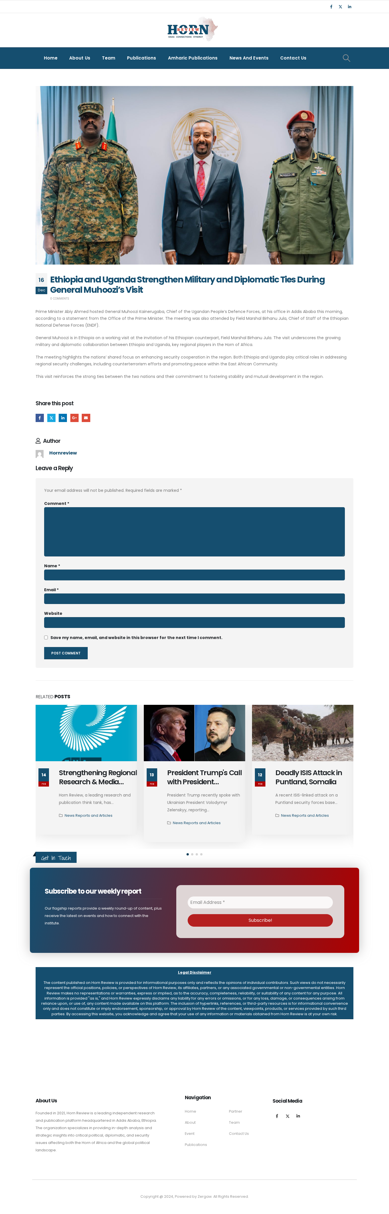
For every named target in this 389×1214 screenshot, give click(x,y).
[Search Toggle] (346, 58)
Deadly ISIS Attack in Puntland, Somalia (308, 777)
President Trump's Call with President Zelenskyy (204, 782)
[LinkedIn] (349, 7)
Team (108, 58)
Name (52, 566)
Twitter (51, 418)
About (190, 1122)
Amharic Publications (193, 58)
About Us (79, 58)
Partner (235, 1111)
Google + (74, 418)
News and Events (249, 58)
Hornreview (63, 453)
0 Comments (59, 298)
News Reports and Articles (88, 815)
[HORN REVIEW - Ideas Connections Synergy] (191, 30)
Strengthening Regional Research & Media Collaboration (98, 782)
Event (190, 1133)
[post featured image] (86, 733)
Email (86, 418)
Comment (56, 503)
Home (51, 58)
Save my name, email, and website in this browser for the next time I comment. (136, 637)
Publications (141, 58)
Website (53, 613)
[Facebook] (331, 7)
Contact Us (293, 58)
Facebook (40, 418)
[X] (340, 7)
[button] (187, 854)
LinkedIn (63, 418)
